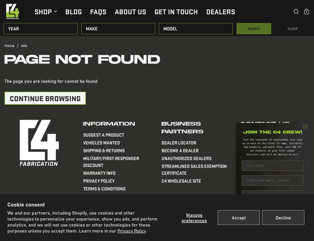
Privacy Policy (131, 230)
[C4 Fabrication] (13, 11)
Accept (239, 217)
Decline (283, 217)
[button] (296, 11)
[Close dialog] (305, 127)
